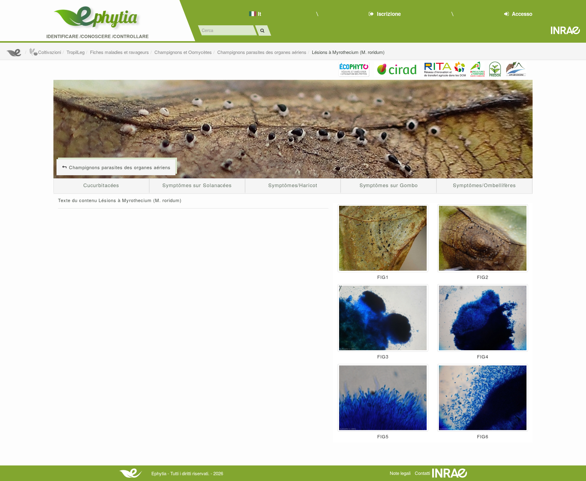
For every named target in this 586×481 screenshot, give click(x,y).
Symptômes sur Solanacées (197, 185)
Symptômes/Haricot (292, 185)
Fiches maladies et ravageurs (119, 52)
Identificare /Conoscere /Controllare (97, 36)
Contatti (422, 473)
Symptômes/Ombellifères (484, 185)
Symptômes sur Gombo (389, 185)
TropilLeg (76, 52)
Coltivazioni (49, 52)
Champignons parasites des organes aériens (261, 52)
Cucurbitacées (101, 185)
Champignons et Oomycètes (183, 52)
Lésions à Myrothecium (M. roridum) (348, 52)
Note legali (400, 473)
